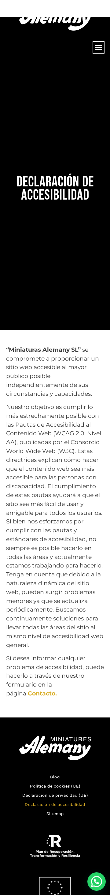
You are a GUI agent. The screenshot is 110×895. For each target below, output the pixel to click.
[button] (99, 47)
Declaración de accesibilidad (55, 804)
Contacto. (42, 693)
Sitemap (55, 813)
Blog (55, 777)
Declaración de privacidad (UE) (55, 795)
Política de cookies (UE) (55, 786)
